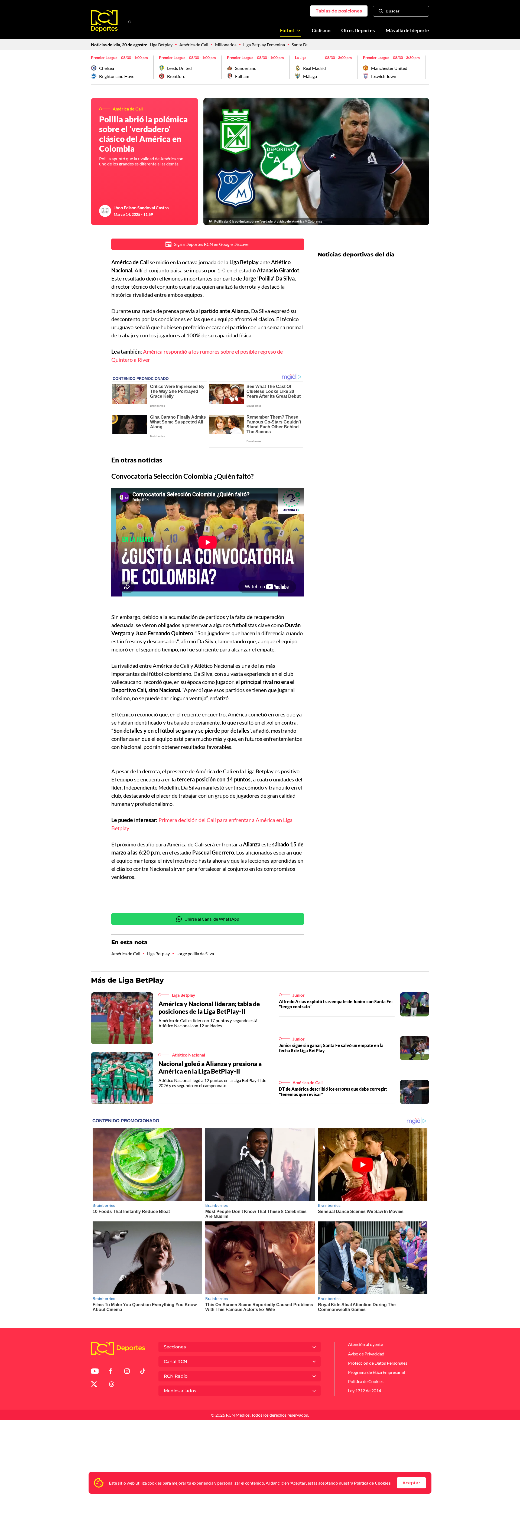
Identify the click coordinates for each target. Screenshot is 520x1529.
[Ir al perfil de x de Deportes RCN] (94, 1385)
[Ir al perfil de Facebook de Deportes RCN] (110, 1372)
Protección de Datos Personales (377, 1362)
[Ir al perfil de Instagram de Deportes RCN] (127, 1372)
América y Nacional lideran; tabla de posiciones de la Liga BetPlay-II (209, 1007)
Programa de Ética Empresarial (376, 1372)
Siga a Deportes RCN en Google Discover (212, 244)
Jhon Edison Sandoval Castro (141, 207)
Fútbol (287, 30)
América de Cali (193, 44)
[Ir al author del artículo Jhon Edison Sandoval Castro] (105, 211)
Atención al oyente (365, 1344)
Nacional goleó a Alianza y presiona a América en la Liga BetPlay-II (210, 1067)
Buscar (392, 11)
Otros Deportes (358, 30)
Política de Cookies (372, 1482)
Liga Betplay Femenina (264, 44)
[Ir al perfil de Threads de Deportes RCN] (111, 1385)
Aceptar (411, 1482)
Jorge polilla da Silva (195, 953)
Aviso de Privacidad (366, 1353)
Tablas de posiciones (339, 11)
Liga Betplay (161, 44)
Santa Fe (299, 44)
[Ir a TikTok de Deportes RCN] (142, 1372)
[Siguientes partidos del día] (425, 67)
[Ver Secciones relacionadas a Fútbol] (299, 30)
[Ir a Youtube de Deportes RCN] (95, 1372)
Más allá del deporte (407, 30)
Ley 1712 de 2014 (364, 1390)
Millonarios (225, 44)
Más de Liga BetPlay (127, 980)
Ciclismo (321, 30)
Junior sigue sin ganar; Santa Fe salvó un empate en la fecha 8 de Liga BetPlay (331, 1048)
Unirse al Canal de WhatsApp (211, 918)
